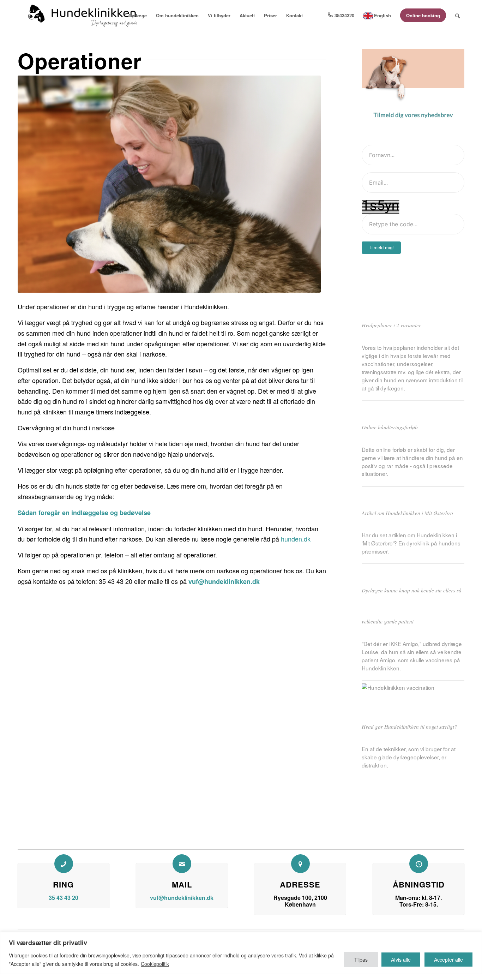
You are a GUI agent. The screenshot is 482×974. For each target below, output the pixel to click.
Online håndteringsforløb (390, 427)
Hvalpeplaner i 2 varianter (391, 325)
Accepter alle (448, 959)
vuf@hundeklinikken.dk (224, 581)
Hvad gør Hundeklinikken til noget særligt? (409, 726)
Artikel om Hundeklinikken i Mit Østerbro (407, 512)
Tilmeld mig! (381, 247)
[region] (241, 953)
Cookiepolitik (155, 963)
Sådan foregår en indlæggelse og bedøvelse (84, 512)
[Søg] (457, 15)
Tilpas (361, 959)
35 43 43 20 (63, 898)
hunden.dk (296, 538)
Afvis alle (401, 959)
